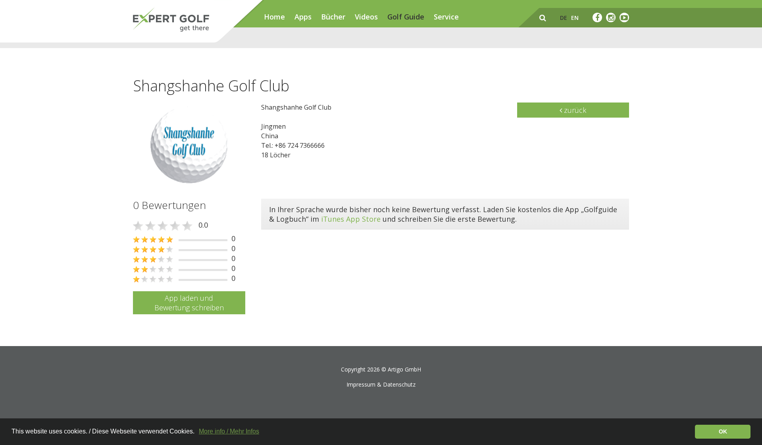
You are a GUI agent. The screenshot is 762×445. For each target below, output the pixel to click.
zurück (574, 110)
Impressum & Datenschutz (381, 384)
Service (446, 16)
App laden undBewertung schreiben (189, 302)
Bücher (333, 16)
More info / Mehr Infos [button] (229, 431)
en (575, 17)
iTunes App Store (351, 219)
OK (723, 431)
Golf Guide (405, 16)
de (563, 17)
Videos (366, 16)
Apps (303, 16)
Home (274, 16)
